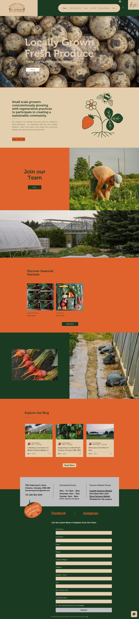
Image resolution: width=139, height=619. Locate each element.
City (57, 582)
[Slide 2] (70, 82)
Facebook (58, 513)
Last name (60, 537)
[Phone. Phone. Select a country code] (59, 556)
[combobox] (84, 563)
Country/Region (62, 560)
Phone (58, 552)
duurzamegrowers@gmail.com (37, 490)
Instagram (90, 513)
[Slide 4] (68, 82)
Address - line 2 (61, 575)
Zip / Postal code (62, 590)
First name (60, 529)
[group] (69, 300)
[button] (137, 5)
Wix (87, 616)
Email (58, 544)
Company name (61, 598)
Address (59, 567)
